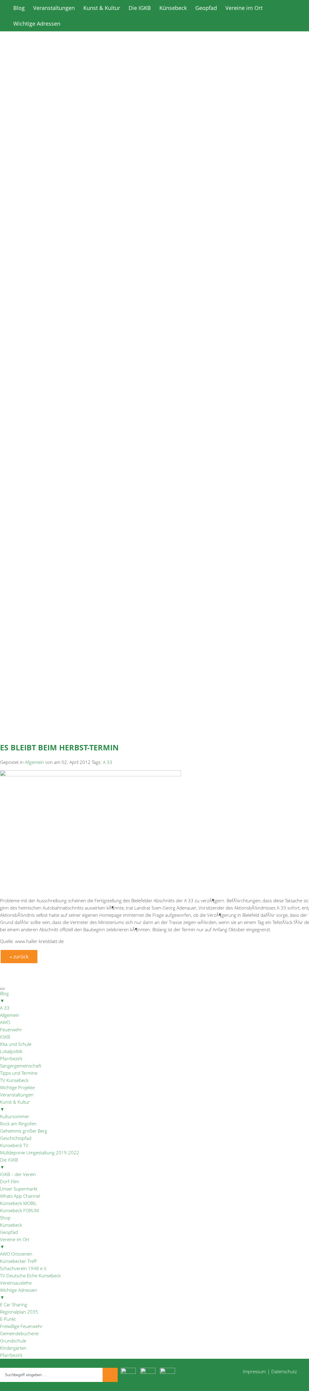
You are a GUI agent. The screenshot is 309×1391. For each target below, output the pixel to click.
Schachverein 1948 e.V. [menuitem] (23, 1268)
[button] (154, 250)
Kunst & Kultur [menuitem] (15, 1105)
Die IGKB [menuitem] (9, 1163)
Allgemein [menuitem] (9, 1015)
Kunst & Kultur (101, 7)
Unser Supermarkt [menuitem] (18, 1189)
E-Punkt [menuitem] (8, 1319)
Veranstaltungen (54, 7)
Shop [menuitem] (5, 1218)
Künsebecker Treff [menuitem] (18, 1261)
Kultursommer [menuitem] (14, 1116)
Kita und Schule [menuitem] (15, 1044)
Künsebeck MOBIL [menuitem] (18, 1203)
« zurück (19, 956)
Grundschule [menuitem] (13, 1341)
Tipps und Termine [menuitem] (18, 1073)
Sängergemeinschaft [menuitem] (20, 1066)
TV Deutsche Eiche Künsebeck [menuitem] (30, 1276)
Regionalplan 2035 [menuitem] (19, 1312)
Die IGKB (140, 7)
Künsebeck (173, 7)
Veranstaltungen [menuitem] (16, 1095)
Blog (19, 7)
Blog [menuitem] (4, 997)
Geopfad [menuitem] (9, 1232)
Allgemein (34, 762)
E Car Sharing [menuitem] (13, 1304)
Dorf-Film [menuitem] (9, 1181)
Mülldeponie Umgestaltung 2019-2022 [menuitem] (39, 1153)
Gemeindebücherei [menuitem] (19, 1333)
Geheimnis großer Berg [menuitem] (23, 1131)
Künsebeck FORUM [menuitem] (19, 1210)
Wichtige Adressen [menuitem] (18, 1293)
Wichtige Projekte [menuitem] (17, 1087)
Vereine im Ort (244, 7)
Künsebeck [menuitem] (11, 1225)
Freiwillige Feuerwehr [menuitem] (21, 1326)
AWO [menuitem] (5, 1022)
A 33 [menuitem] (4, 1008)
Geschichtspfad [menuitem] (15, 1138)
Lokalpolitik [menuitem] (11, 1051)
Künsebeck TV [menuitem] (14, 1145)
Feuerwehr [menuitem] (11, 1030)
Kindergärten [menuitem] (13, 1348)
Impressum (254, 1371)
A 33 (107, 762)
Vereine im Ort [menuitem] (14, 1243)
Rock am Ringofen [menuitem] (18, 1124)
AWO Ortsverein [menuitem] (16, 1254)
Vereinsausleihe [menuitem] (16, 1283)
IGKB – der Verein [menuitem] (18, 1174)
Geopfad (206, 7)
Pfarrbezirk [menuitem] (11, 1058)
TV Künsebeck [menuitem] (14, 1080)
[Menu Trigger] (2, 989)
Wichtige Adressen (36, 23)
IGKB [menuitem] (5, 1037)
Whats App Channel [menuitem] (20, 1196)
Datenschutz (284, 1371)
